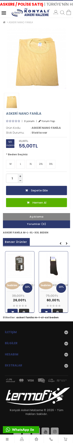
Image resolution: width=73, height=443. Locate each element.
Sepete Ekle (38, 190)
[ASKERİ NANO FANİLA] (36, 58)
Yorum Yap (48, 121)
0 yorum (29, 121)
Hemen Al (37, 203)
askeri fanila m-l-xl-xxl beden (37, 317)
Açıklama (36, 217)
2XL (41, 164)
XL (31, 164)
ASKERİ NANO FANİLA (21, 22)
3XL (51, 164)
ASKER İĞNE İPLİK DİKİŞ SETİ (23, 285)
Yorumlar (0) (36, 224)
